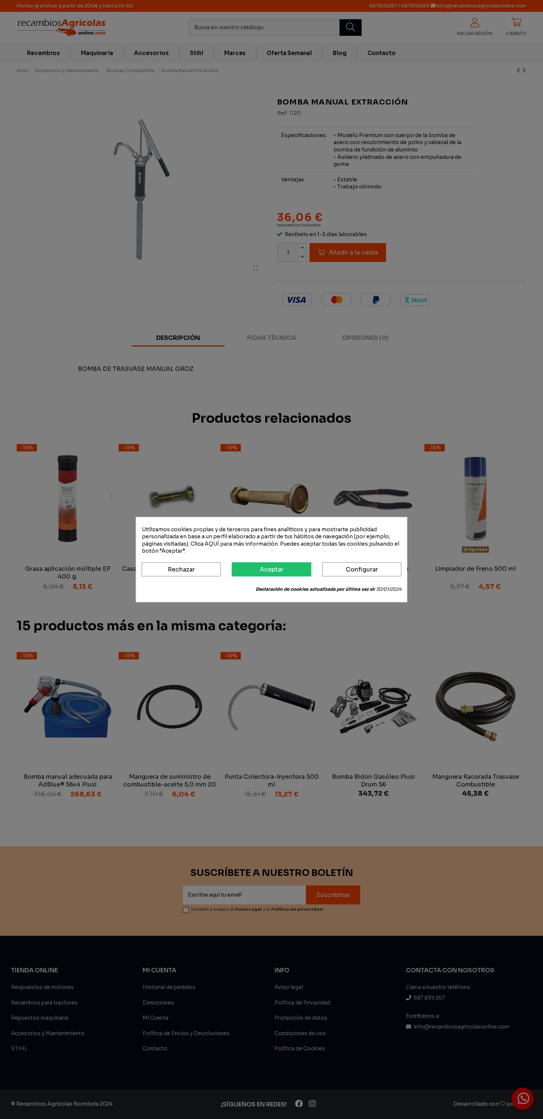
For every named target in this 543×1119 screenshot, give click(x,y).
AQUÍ (212, 543)
